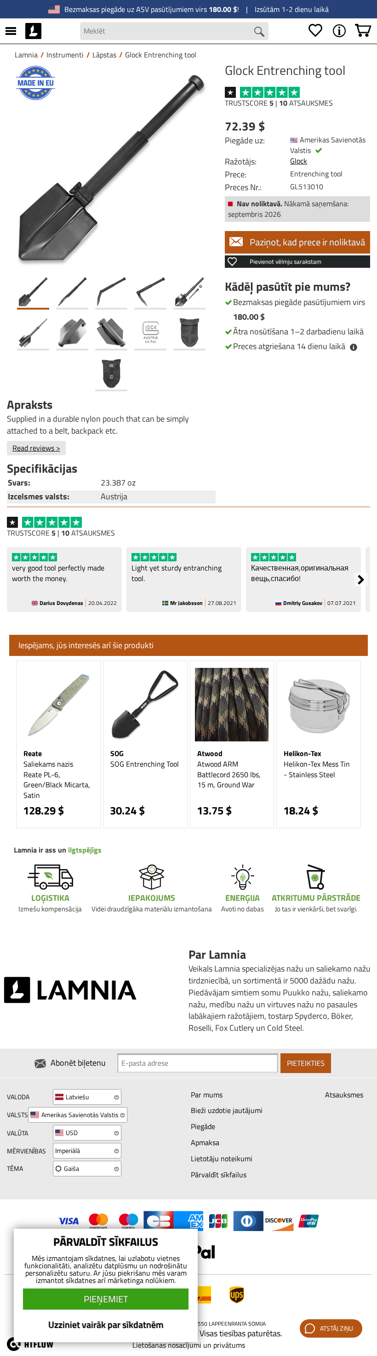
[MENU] (10, 31)
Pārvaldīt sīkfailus (218, 1174)
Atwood (210, 753)
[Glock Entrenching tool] (111, 167)
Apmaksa (205, 1142)
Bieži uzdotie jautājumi (227, 1110)
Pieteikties (306, 1062)
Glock (298, 160)
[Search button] (259, 32)
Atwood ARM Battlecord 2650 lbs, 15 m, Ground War (229, 774)
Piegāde (203, 1126)
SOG (117, 753)
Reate (32, 753)
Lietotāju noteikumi (221, 1158)
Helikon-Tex (302, 753)
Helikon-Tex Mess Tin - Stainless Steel (317, 769)
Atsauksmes (344, 1094)
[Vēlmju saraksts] (315, 31)
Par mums (207, 1094)
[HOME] (33, 31)
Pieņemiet (106, 1299)
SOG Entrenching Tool (144, 763)
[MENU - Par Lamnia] (339, 31)
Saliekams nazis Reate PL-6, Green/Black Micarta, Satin (56, 779)
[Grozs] (363, 31)
